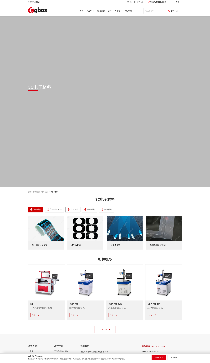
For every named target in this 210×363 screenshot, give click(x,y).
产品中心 (90, 11)
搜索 (172, 11)
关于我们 (118, 11)
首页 (81, 11)
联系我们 (129, 11)
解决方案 (101, 11)
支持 (110, 11)
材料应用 (44, 192)
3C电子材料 (53, 192)
